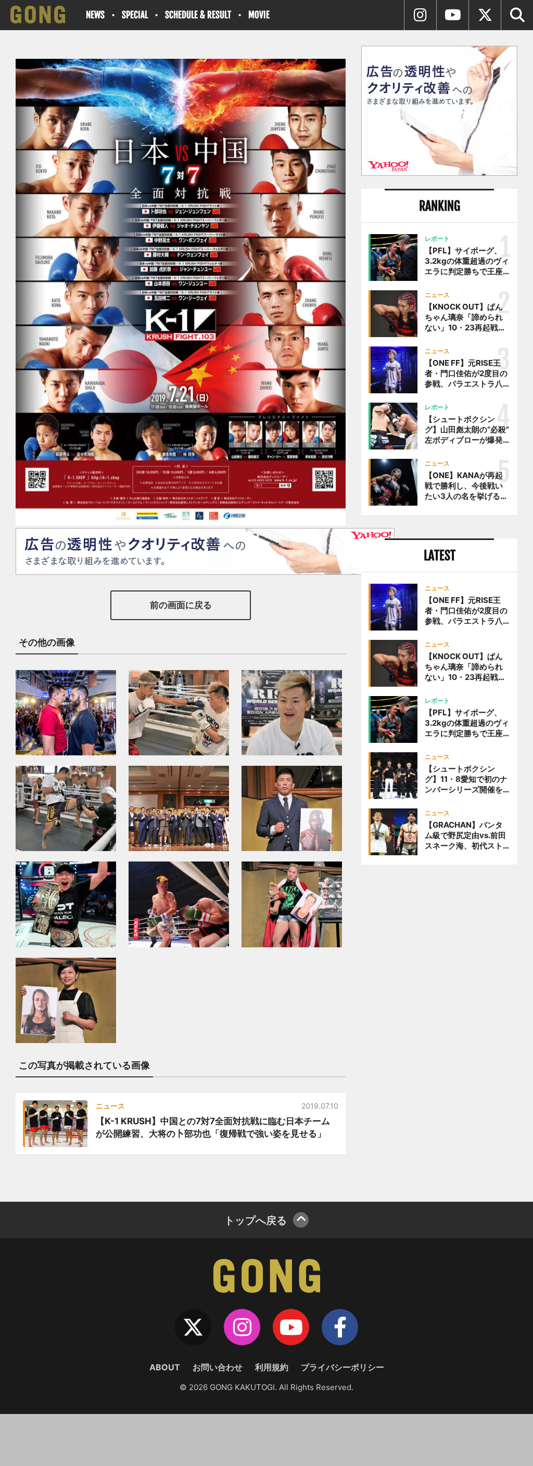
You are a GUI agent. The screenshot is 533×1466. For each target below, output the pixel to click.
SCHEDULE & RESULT (198, 14)
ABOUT (164, 1367)
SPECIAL (135, 14)
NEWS (95, 14)
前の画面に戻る (181, 605)
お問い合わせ (218, 1367)
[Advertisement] (439, 953)
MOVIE (259, 14)
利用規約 (271, 1367)
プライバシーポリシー (342, 1367)
